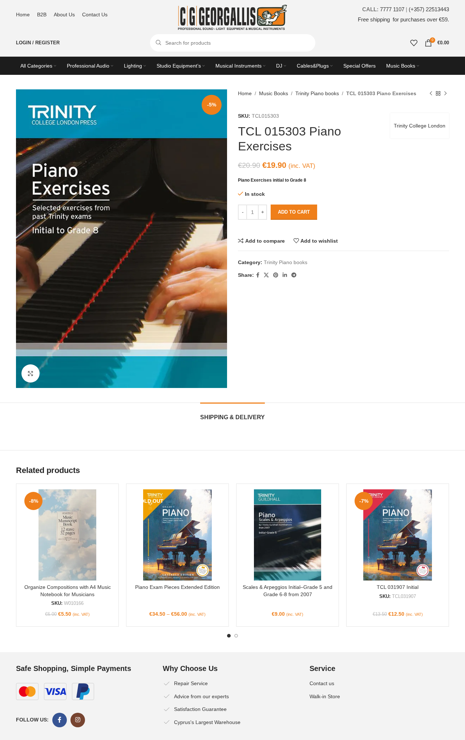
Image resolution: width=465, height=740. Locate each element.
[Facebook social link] (258, 275)
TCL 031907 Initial (397, 587)
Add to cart (294, 212)
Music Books (273, 93)
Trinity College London (419, 126)
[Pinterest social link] (275, 275)
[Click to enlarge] (30, 373)
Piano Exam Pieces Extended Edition (177, 587)
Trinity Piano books (317, 93)
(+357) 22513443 (429, 9)
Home (245, 93)
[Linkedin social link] (284, 275)
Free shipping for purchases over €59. (403, 19)
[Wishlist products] (414, 43)
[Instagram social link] (77, 720)
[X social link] (266, 275)
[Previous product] (430, 93)
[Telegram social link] (294, 275)
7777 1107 (392, 9)
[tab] (232, 414)
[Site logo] (232, 17)
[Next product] (445, 93)
